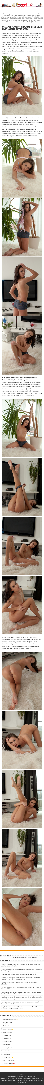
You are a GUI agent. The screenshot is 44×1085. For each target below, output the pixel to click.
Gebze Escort (7, 1038)
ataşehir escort (28, 1078)
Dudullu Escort (7, 1035)
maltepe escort (5, 1078)
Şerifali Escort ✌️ (8, 1057)
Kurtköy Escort (7, 1051)
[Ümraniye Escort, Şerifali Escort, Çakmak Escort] (22, 4)
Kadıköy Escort (7, 1048)
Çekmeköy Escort (8, 1032)
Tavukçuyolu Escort (8, 1060)
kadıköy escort (23, 1080)
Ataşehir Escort (7, 1023)
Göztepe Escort (7, 1041)
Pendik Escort (7, 1054)
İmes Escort (6, 1044)
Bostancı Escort (7, 1026)
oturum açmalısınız (30, 957)
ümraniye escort (38, 1078)
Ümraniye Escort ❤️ (9, 1063)
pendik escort (14, 1080)
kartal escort (5, 1080)
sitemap (22, 1074)
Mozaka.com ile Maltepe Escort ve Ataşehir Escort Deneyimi (18, 974)
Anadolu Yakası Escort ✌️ (10, 1019)
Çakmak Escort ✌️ (8, 1029)
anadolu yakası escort (16, 1078)
